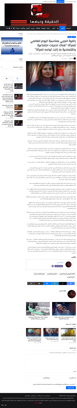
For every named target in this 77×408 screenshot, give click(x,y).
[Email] (53, 266)
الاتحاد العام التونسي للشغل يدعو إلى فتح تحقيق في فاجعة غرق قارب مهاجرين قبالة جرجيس (8, 87)
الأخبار (63, 28)
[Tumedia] (38, 14)
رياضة (48, 28)
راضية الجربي (70, 277)
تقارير (53, 28)
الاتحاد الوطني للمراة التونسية (67, 273)
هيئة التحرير (71, 58)
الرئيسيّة (68, 28)
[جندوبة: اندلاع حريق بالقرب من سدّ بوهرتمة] (18, 107)
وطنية (69, 37)
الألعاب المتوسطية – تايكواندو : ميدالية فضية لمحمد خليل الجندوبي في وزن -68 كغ (7, 123)
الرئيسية (73, 33)
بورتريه (33, 28)
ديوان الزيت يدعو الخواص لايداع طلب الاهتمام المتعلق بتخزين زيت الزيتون (68, 339)
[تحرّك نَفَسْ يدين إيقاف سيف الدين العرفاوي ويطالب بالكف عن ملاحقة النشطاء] (18, 114)
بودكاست (22, 28)
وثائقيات (38, 28)
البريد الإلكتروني (72, 377)
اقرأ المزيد (36, 402)
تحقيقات (43, 28)
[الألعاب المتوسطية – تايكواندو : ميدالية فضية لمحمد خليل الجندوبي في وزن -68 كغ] (18, 123)
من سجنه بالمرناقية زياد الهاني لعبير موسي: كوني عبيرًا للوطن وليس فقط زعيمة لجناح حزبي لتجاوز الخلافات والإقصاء (7, 98)
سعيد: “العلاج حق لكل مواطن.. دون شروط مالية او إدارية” (52, 338)
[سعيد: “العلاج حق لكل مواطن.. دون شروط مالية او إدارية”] (51, 332)
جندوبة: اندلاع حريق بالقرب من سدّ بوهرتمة (7, 106)
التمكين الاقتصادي (51, 273)
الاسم (74, 371)
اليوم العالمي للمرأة (39, 273)
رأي (58, 28)
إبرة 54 (17, 28)
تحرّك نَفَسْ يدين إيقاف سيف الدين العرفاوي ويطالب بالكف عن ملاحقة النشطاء (35, 1)
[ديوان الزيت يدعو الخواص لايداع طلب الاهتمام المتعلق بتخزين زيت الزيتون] (68, 332)
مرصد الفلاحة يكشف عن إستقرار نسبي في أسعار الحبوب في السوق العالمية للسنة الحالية (34, 339)
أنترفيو (28, 28)
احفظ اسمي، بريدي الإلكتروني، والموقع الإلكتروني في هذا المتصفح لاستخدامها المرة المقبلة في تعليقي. (54, 384)
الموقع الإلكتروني (46, 377)
